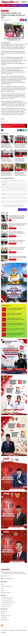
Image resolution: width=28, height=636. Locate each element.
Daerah (2, 584)
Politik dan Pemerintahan (6, 586)
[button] (22, 2)
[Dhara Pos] (10, 2)
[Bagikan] (26, 20)
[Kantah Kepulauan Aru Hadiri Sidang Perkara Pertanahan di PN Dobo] (21, 153)
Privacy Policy (4, 617)
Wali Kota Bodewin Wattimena (8, 602)
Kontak (2, 613)
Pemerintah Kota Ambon (7, 598)
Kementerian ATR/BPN (7, 600)
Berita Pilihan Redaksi (6, 592)
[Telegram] (23, 130)
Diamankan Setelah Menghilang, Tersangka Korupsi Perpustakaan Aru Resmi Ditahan (7, 160)
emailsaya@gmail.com (8, 578)
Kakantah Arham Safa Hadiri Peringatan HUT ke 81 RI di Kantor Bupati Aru (16, 334)
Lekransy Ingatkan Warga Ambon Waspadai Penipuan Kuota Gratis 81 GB (15, 319)
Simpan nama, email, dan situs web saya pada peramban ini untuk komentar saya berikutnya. (13, 205)
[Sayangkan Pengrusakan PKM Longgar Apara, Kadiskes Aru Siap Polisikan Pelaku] (21, 167)
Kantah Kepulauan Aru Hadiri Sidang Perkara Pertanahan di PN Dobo (20, 160)
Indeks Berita (4, 611)
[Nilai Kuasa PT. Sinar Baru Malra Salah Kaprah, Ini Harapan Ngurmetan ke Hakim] (7, 167)
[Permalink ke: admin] (2, 20)
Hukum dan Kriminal (4, 10)
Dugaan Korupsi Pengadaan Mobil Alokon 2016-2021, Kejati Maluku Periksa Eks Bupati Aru (21, 146)
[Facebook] (18, 130)
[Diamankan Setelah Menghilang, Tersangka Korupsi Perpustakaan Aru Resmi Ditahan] (7, 153)
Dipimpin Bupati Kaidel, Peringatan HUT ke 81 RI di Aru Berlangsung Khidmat (16, 309)
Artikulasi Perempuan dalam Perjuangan (16, 328)
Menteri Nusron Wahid (7, 604)
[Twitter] (21, 130)
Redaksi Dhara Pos (5, 619)
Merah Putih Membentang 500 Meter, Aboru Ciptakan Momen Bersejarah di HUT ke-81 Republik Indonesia (16, 324)
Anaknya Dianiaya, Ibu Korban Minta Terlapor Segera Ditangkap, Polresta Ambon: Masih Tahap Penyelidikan (7, 146)
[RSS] (2, 625)
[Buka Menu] (24, 2)
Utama (3, 141)
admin (5, 19)
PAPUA (2, 590)
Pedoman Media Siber (6, 615)
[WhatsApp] (26, 130)
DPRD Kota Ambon (6, 606)
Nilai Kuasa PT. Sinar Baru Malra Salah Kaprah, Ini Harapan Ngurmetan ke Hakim (6, 174)
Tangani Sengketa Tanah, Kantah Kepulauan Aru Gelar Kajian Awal (14, 314)
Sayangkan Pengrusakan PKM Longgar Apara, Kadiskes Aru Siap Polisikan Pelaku (20, 174)
